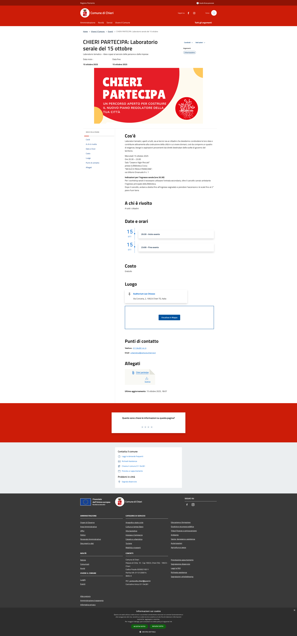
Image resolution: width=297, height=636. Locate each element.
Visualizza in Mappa (169, 317)
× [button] (294, 610)
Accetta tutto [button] (139, 626)
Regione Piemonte (87, 3)
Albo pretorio (85, 596)
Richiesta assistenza (179, 572)
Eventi (110, 31)
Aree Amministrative (88, 526)
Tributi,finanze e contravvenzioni (184, 530)
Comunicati (84, 564)
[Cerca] (214, 13)
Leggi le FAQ (176, 568)
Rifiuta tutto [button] (157, 626)
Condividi (187, 42)
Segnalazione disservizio (180, 564)
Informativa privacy (88, 604)
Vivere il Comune (98, 31)
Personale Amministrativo (90, 539)
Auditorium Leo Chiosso (144, 293)
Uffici (82, 530)
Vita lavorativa (131, 530)
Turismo (129, 543)
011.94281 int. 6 (139, 348)
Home (85, 31)
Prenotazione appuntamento (182, 559)
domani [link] (183, 144)
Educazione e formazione (180, 522)
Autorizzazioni (176, 543)
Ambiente (175, 535)
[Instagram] (193, 12)
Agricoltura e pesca (178, 547)
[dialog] (148, 622)
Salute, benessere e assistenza (183, 539)
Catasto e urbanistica (134, 539)
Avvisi (82, 568)
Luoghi (83, 579)
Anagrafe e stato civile (134, 522)
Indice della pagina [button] (92, 132)
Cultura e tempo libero (134, 526)
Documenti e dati (87, 543)
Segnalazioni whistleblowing (182, 576)
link (171, 622)
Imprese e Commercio (134, 535)
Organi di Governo (87, 522)
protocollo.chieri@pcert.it (140, 581)
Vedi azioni (199, 42)
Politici (83, 535)
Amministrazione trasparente (91, 600)
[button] (148, 631)
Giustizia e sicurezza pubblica (182, 526)
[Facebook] (187, 12)
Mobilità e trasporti (133, 547)
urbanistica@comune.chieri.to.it (143, 352)
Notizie (83, 560)
